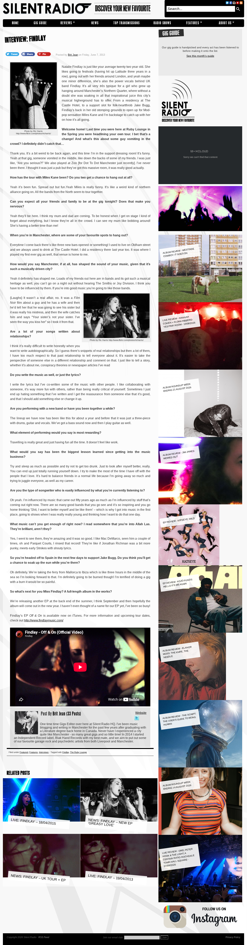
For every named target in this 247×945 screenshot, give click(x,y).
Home (15, 23)
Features (192, 23)
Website (140, 712)
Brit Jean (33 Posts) (67, 713)
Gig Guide (40, 23)
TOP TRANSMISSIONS (126, 23)
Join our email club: (113, 937)
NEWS (95, 23)
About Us (225, 23)
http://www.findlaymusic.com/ (43, 620)
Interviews (44, 752)
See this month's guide (200, 55)
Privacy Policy (233, 937)
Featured (24, 752)
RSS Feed (43, 937)
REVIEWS (66, 23)
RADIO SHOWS (162, 23)
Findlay (65, 752)
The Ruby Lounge (78, 752)
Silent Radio (82, 8)
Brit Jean (73, 54)
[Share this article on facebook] (28, 53)
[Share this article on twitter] (13, 53)
